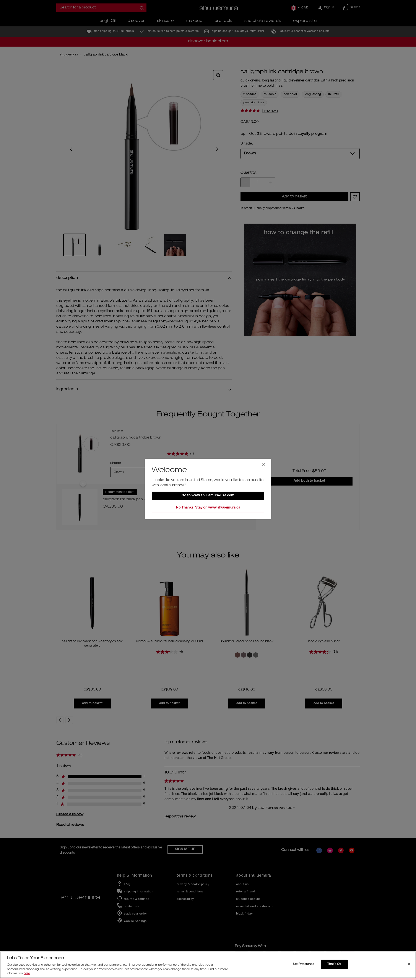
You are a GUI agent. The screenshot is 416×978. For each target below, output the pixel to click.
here (27, 973)
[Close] (409, 964)
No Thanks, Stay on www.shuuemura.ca (208, 508)
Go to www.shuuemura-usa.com (208, 495)
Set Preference (303, 964)
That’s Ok (334, 964)
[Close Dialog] (263, 464)
